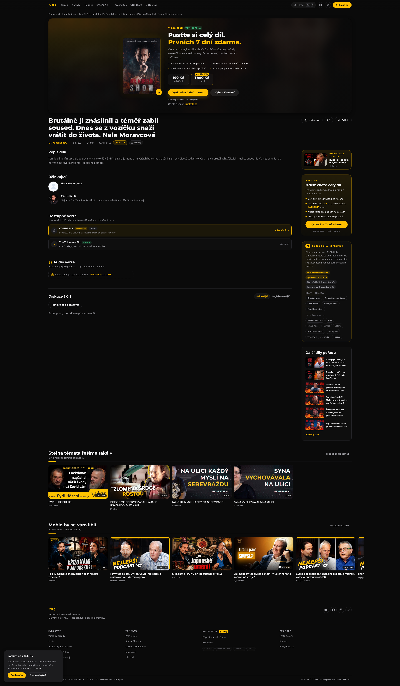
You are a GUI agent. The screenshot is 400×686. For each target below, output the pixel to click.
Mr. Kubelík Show (67, 14)
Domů (64, 5)
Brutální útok (314, 298)
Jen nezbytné (38, 675)
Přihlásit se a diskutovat (65, 304)
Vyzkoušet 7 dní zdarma (188, 92)
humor (326, 326)
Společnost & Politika (59, 652)
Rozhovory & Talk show (60, 646)
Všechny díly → (313, 434)
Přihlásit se (342, 5)
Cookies (90, 679)
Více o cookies (34, 668)
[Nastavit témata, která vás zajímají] (328, 5)
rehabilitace (313, 326)
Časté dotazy (286, 635)
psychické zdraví (315, 331)
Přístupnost (119, 679)
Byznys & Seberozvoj (59, 657)
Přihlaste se (191, 103)
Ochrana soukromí (76, 679)
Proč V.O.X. (121, 5)
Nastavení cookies (104, 679)
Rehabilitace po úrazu (335, 298)
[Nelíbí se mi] (328, 120)
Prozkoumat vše (341, 525)
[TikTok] (348, 610)
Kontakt (284, 641)
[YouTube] (326, 610)
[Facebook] (333, 610)
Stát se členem (133, 641)
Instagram (333, 331)
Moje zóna (130, 652)
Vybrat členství (225, 92)
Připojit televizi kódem (214, 637)
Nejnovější (262, 296)
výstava (311, 337)
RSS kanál (207, 642)
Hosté (51, 641)
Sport (51, 668)
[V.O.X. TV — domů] (52, 5)
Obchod (152, 5)
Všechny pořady (56, 635)
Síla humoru (313, 303)
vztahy (338, 326)
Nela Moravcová (315, 320)
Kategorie (102, 5)
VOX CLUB (136, 5)
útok (330, 320)
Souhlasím (17, 675)
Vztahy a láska (331, 303)
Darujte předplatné (135, 646)
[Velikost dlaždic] (320, 5)
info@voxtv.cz (287, 646)
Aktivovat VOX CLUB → (102, 274)
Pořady (76, 5)
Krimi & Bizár (55, 662)
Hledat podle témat (339, 453)
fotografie (324, 337)
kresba (337, 337)
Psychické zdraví (315, 309)
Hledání (88, 5)
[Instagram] (341, 610)
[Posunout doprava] (354, 560)
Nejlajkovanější (281, 296)
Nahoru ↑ (347, 679)
